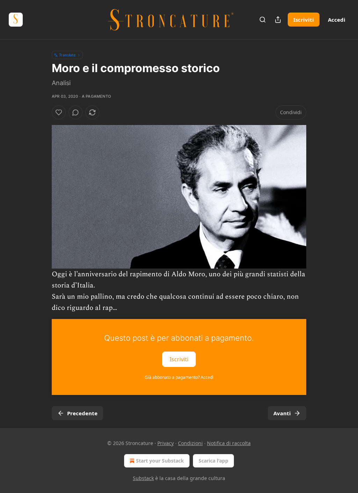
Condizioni (190, 443)
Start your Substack (160, 460)
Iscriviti (303, 19)
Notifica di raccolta (229, 443)
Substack (143, 478)
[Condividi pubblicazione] (278, 20)
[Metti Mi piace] (59, 112)
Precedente (82, 413)
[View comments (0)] (76, 112)
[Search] (263, 20)
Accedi (336, 19)
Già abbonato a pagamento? (179, 377)
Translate (67, 54)
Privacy (165, 443)
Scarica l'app (213, 460)
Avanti (282, 413)
